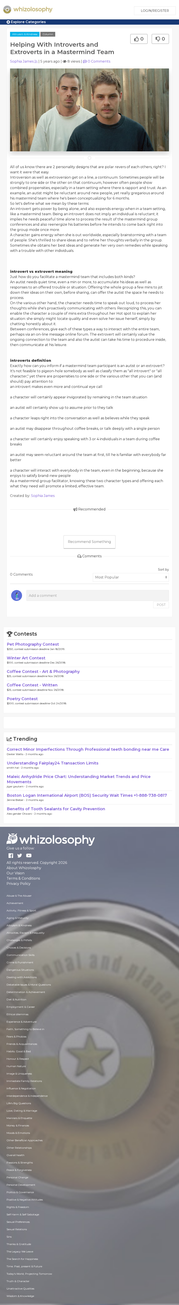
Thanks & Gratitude (19, 1244)
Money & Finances (18, 1125)
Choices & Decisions (19, 947)
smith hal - (14, 767)
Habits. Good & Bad (19, 1051)
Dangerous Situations (20, 969)
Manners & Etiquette (19, 1118)
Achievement (15, 903)
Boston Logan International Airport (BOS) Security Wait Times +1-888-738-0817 (87, 795)
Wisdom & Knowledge (20, 1296)
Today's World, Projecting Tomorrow (29, 1273)
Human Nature (16, 1066)
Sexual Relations (17, 1229)
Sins (9, 1236)
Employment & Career (21, 1006)
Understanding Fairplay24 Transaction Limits (52, 763)
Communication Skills (20, 955)
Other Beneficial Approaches (25, 1140)
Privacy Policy (19, 884)
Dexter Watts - (16, 754)
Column (48, 34)
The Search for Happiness (22, 1259)
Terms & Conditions (23, 878)
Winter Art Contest (26, 658)
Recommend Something (89, 542)
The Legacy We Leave (20, 1251)
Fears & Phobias (16, 1036)
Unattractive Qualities (20, 1288)
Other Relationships (19, 1147)
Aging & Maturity (18, 917)
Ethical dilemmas (17, 1014)
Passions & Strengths (20, 1162)
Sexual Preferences (18, 1221)
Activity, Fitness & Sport (21, 910)
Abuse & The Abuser (19, 895)
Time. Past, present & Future (24, 1266)
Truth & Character (18, 1281)
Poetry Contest (22, 698)
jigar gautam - (16, 786)
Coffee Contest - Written (32, 685)
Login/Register (155, 11)
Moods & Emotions (18, 1132)
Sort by (163, 569)
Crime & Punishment (20, 962)
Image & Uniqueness (19, 1073)
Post (161, 605)
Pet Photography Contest (33, 644)
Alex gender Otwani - (20, 813)
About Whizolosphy (24, 868)
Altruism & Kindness (24, 34)
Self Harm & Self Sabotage (23, 1214)
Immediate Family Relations (24, 1081)
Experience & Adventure (21, 1021)
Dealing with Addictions (22, 977)
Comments (99, 61)
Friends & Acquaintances (22, 1044)
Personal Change (17, 1177)
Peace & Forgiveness (19, 1170)
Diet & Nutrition (16, 999)
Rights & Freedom (18, 1207)
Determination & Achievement (26, 992)
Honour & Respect (18, 1058)
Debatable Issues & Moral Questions (29, 984)
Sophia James (22, 61)
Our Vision (15, 873)
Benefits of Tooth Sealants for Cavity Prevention (56, 809)
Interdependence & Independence (27, 1095)
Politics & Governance (20, 1192)
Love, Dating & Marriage (22, 1110)
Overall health (15, 1155)
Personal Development (21, 1184)
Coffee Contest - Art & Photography (43, 671)
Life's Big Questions (19, 1103)
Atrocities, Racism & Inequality (26, 932)
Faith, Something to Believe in (25, 1029)
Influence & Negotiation (21, 1088)
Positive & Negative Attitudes (25, 1199)
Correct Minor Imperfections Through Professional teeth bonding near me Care (88, 749)
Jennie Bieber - (16, 800)
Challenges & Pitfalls (19, 940)
